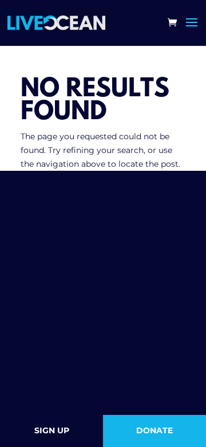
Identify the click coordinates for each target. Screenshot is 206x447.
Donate (154, 430)
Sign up (51, 430)
